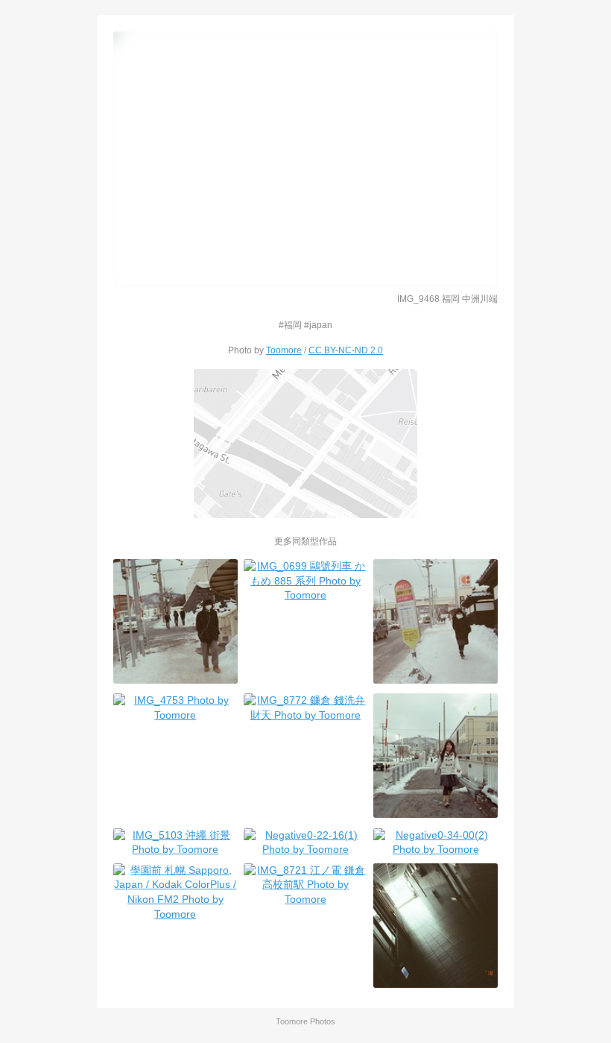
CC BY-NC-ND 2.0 (345, 350)
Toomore (284, 350)
